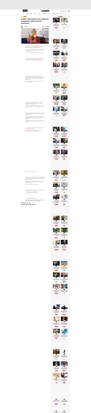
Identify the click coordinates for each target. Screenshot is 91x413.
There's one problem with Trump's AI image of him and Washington (64, 280)
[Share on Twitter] (47, 26)
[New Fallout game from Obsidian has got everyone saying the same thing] (56, 351)
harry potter (56, 237)
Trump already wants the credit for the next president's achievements (56, 70)
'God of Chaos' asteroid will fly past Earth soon (56, 279)
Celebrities (53, 13)
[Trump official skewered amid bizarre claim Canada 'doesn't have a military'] (64, 108)
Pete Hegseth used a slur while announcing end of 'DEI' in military (56, 58)
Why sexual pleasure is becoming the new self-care (64, 201)
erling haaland (56, 326)
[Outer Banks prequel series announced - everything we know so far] (56, 217)
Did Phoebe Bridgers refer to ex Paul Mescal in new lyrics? (56, 291)
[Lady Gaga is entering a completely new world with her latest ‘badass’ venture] (64, 375)
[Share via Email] (48, 26)
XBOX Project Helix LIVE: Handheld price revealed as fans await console (64, 177)
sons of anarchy (56, 204)
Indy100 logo (45, 11)
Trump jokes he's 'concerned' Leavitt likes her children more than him (64, 58)
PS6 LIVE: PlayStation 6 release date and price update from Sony (56, 114)
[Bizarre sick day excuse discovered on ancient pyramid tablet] (64, 263)
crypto (26, 204)
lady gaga (64, 382)
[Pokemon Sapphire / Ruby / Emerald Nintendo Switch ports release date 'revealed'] (64, 286)
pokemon (64, 293)
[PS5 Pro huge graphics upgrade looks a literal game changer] (64, 351)
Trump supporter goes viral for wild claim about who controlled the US (56, 91)
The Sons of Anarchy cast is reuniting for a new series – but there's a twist (56, 202)
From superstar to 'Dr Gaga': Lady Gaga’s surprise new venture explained (64, 380)
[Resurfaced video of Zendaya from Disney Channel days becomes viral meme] (64, 184)
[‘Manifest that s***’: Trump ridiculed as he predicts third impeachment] (64, 242)
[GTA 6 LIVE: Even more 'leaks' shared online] (64, 20)
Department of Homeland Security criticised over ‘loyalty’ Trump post (56, 25)
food (56, 382)
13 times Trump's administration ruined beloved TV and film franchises (56, 312)
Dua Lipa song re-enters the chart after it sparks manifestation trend (64, 157)
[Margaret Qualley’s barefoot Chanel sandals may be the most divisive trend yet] (64, 396)
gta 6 (64, 27)
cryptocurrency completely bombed (34, 47)
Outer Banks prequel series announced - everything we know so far (56, 223)
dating (64, 204)
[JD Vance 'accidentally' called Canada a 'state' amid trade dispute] (64, 140)
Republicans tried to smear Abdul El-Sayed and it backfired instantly (56, 134)
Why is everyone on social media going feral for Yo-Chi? (56, 380)
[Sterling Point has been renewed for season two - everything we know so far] (56, 396)
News (31, 13)
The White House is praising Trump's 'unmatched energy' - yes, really (56, 189)
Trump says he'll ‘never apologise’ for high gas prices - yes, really (56, 268)
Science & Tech (44, 13)
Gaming (35, 13)
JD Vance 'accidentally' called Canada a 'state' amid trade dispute (64, 145)
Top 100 (27, 13)
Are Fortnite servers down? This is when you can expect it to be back (64, 336)
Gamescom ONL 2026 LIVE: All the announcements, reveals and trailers (64, 46)
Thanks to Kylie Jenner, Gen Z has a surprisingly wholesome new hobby (56, 336)
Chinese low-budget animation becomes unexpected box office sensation (64, 235)
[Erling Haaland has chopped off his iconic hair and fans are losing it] (56, 318)
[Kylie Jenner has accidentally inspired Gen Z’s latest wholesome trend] (56, 331)
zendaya (64, 192)
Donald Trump (56, 192)
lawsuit (31, 204)
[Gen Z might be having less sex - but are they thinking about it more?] (64, 196)
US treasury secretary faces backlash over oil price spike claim (56, 157)
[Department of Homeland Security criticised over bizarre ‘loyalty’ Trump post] (56, 20)
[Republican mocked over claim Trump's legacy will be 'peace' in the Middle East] (64, 129)
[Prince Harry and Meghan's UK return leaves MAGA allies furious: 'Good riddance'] (56, 172)
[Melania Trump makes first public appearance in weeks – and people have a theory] (56, 97)
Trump (39, 13)
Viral (49, 13)
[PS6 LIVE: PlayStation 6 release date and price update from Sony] (56, 108)
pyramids (64, 270)
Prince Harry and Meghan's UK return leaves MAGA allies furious (56, 177)
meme (28, 204)
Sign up (26, 198)
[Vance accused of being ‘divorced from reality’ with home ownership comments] (64, 318)
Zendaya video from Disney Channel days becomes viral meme (64, 189)
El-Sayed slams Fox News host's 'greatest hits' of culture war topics (64, 368)
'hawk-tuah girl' (37, 46)
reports (30, 130)
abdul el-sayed (64, 370)
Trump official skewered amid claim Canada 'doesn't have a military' (64, 114)
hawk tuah (25, 16)
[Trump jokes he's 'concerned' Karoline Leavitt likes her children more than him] (64, 53)
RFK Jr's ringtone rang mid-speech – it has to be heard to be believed (64, 70)
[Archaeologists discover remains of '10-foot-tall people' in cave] (56, 408)
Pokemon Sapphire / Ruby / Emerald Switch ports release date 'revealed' (64, 291)
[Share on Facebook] (46, 26)
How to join (26, 192)
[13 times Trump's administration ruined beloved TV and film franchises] (56, 306)
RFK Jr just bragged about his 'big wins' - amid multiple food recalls (56, 247)
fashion (56, 48)
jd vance (64, 147)
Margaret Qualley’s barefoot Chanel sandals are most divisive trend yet (64, 401)
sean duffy (56, 147)
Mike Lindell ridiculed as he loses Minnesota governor (56, 368)
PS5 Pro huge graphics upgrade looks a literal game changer (64, 356)
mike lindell (56, 370)
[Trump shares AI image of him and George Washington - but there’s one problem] (64, 274)
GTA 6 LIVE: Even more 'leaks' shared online (64, 24)
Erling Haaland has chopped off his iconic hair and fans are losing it (56, 324)
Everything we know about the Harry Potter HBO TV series (56, 235)
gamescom (64, 48)
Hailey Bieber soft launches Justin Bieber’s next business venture (56, 46)
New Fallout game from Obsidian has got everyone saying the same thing (56, 356)
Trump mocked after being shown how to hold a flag (64, 102)
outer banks (56, 225)
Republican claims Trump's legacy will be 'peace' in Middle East (64, 134)
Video (57, 13)
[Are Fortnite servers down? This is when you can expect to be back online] (64, 331)
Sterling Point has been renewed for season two (56, 400)
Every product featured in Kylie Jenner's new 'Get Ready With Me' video (64, 223)
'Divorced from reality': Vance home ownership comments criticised (64, 324)
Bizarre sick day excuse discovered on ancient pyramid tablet (64, 268)
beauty (64, 225)
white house (56, 314)
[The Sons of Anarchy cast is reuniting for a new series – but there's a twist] (56, 196)
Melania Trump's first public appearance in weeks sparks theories (56, 102)
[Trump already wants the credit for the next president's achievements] (56, 64)
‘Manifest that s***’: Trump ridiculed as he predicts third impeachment (64, 247)
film (64, 237)
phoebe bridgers (56, 293)
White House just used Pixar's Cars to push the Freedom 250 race (64, 312)
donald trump (56, 27)
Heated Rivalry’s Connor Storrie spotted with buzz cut (64, 91)
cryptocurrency (23, 204)
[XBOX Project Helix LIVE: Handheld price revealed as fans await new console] (64, 172)
